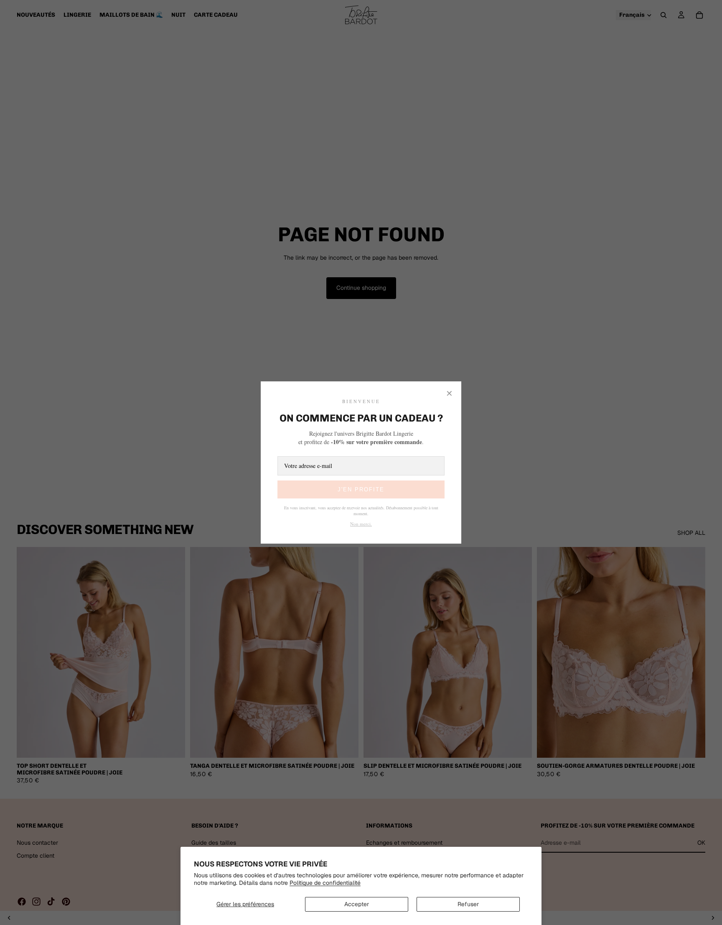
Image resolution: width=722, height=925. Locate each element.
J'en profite (361, 489)
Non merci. (361, 524)
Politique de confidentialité (325, 883)
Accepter (356, 904)
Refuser (468, 904)
